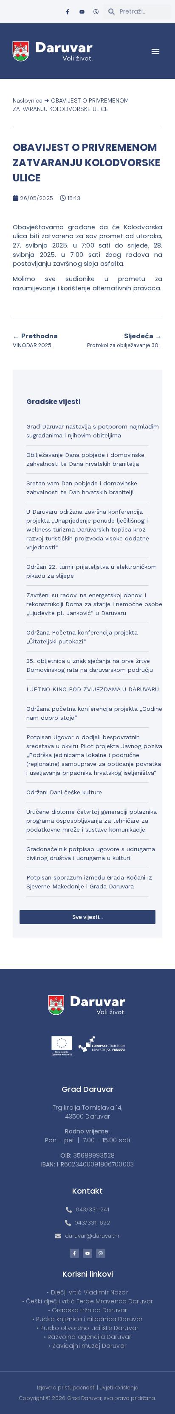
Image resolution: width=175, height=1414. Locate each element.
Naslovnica (27, 100)
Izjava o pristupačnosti (66, 1387)
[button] (155, 51)
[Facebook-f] (67, 12)
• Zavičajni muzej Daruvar (87, 1346)
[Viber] (96, 12)
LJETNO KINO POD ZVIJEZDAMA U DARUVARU (92, 689)
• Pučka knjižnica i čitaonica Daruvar (87, 1319)
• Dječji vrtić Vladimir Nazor (87, 1292)
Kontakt (87, 1191)
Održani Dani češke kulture (64, 792)
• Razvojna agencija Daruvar (87, 1337)
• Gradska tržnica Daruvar (87, 1310)
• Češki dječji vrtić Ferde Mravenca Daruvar (87, 1301)
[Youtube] (82, 12)
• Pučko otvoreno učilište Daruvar (87, 1328)
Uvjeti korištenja (118, 1387)
